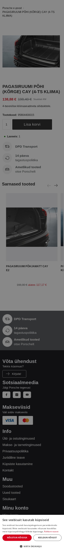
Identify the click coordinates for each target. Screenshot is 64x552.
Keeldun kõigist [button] (47, 537)
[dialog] (32, 533)
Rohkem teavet (51, 531)
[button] (32, 546)
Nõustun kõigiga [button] (17, 537)
